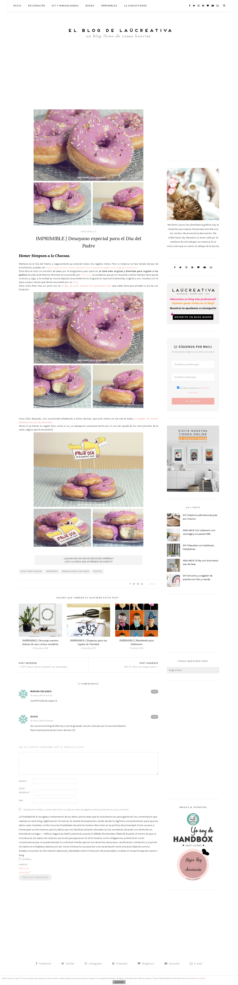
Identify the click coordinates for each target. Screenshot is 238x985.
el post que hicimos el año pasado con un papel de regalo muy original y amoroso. (91, 267)
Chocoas (86, 274)
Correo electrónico (24, 790)
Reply (154, 691)
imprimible (52, 571)
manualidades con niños (75, 571)
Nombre (23, 781)
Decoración (36, 5)
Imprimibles (109, 5)
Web (21, 800)
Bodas (90, 5)
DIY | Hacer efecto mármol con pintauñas (43, 666)
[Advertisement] (119, 73)
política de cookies (197, 978)
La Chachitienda (135, 5)
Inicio (17, 5)
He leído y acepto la (25, 866)
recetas (97, 571)
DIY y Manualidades (65, 5)
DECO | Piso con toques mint (140, 666)
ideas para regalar (31, 571)
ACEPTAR (119, 982)
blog (75, 282)
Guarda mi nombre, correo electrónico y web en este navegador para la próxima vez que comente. (76, 809)
